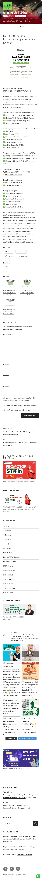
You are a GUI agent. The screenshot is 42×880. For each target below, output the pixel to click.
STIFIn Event (8, 566)
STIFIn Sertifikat (9, 579)
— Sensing (7, 531)
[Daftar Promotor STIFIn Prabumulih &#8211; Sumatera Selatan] (27, 283)
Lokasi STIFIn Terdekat (11, 557)
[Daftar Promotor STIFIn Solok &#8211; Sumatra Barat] (10, 302)
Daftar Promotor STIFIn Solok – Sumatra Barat (9, 311)
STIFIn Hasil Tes (9, 570)
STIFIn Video (8, 593)
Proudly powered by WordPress (14, 875)
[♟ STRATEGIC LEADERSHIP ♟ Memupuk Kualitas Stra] (11, 726)
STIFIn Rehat (8, 575)
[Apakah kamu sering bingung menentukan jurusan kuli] (30, 652)
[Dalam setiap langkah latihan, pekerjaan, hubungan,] (11, 671)
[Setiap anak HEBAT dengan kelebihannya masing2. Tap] (11, 707)
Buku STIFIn (7, 553)
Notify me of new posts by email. (18, 410)
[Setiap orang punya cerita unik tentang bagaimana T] (30, 707)
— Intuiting (7, 539)
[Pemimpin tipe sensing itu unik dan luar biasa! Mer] (11, 652)
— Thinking (7, 535)
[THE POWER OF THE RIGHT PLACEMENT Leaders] (30, 726)
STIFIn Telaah (8, 584)
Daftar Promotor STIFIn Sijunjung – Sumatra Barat (9, 293)
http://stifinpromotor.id (13, 175)
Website (6, 387)
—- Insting (7, 548)
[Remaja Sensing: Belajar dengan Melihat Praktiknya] (30, 671)
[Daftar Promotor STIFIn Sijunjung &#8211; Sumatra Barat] (10, 283)
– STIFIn (6, 526)
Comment (7, 334)
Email (6, 376)
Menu (22, 27)
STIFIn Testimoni (9, 588)
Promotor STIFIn (9, 562)
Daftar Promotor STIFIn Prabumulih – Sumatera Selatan (27, 293)
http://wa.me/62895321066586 (17, 172)
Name (6, 364)
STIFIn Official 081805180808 (15, 14)
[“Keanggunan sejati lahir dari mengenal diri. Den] (30, 689)
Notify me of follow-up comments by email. (21, 406)
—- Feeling (7, 544)
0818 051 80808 (24, 855)
